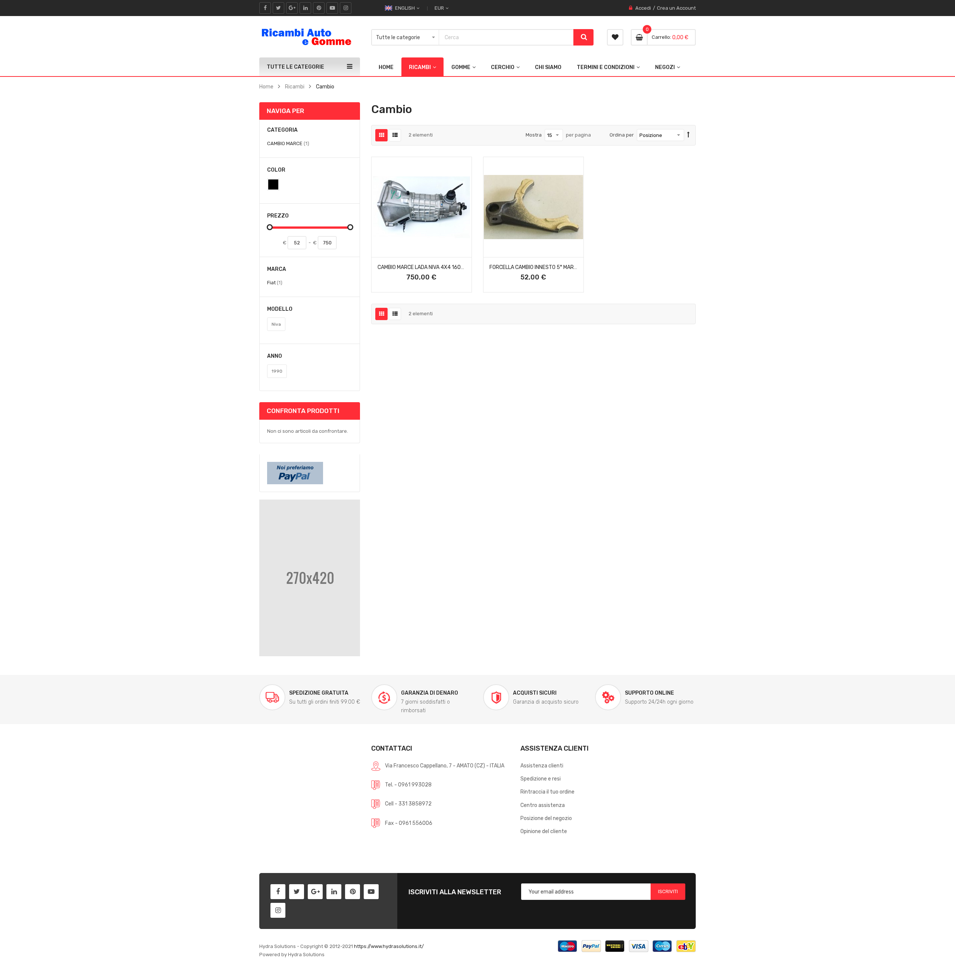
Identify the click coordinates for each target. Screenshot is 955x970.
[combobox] (506, 37)
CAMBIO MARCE (288, 143)
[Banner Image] (309, 577)
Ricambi (294, 87)
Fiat (274, 282)
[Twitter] (278, 8)
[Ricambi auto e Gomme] (306, 36)
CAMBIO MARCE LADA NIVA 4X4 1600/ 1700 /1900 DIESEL (445, 267)
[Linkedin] (305, 8)
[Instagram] (345, 8)
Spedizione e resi (540, 779)
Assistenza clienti (541, 766)
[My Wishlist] (615, 37)
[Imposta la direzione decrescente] (688, 135)
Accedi (643, 8)
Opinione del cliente (543, 831)
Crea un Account (676, 8)
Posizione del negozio (546, 818)
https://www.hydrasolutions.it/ (389, 946)
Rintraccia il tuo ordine (547, 792)
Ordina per (622, 135)
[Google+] (292, 8)
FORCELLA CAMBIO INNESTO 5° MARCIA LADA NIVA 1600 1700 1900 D (570, 267)
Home (266, 87)
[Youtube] (332, 8)
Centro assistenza (542, 805)
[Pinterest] (319, 8)
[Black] (273, 184)
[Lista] (395, 135)
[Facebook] (265, 8)
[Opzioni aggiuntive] (295, 472)
